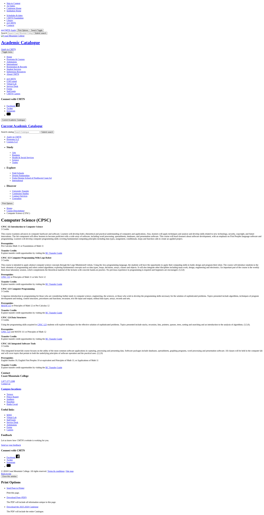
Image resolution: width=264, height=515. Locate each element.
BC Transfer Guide (54, 253)
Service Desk (12, 86)
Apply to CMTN (8, 49)
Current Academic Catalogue (21, 126)
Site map (70, 471)
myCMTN (11, 23)
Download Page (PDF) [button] (17, 497)
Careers (10, 430)
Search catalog (7, 132)
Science (15, 160)
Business (16, 155)
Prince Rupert (13, 397)
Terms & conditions (55, 471)
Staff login (11, 91)
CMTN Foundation (15, 18)
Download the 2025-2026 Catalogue (22, 507)
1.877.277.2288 (8, 381)
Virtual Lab (11, 84)
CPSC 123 (42, 324)
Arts (14, 152)
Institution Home (14, 11)
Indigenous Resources (16, 72)
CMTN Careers (13, 94)
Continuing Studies (20, 193)
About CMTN (13, 74)
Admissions (12, 62)
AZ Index (11, 6)
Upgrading (16, 198)
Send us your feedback (11, 445)
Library (10, 20)
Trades (15, 162)
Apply (13, 30)
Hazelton (10, 402)
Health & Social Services (23, 157)
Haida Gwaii (12, 404)
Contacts (10, 25)
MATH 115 (6, 305)
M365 (9, 415)
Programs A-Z (13, 139)
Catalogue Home (14, 8)
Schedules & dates (15, 15)
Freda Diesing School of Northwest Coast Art (32, 178)
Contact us (5, 384)
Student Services (14, 69)
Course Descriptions (15, 211)
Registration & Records (17, 67)
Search (4, 33)
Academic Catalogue (20, 42)
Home (9, 57)
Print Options (7, 203)
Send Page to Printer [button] (15, 488)
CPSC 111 (5, 277)
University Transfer (20, 191)
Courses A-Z (12, 142)
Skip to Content (13, 3)
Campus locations (11, 389)
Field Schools (18, 173)
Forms (9, 89)
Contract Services (19, 196)
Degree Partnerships (21, 175)
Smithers (10, 399)
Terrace (10, 394)
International (12, 64)
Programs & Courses (16, 59)
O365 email (12, 81)
